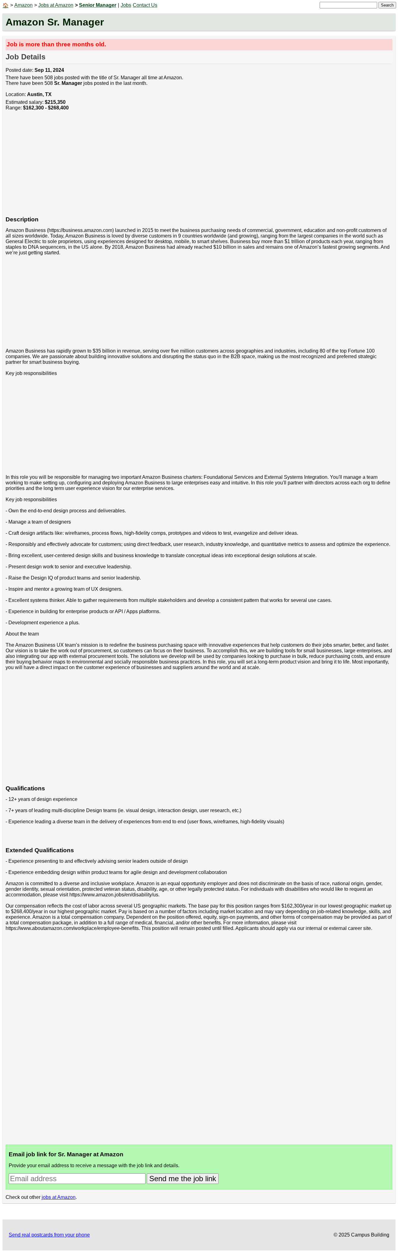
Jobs (126, 5)
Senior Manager (97, 5)
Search (387, 5)
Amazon (23, 5)
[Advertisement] (192, 166)
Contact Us (145, 5)
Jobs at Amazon (55, 5)
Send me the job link (182, 1178)
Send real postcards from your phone (49, 1234)
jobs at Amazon (59, 1197)
